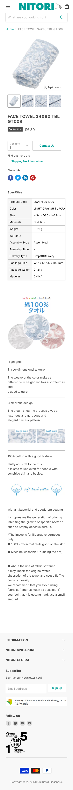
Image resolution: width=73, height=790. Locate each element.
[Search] (62, 17)
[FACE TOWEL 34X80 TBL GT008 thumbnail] (14, 101)
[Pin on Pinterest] (33, 178)
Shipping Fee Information (27, 161)
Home (10, 29)
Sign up (57, 688)
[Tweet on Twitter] (18, 178)
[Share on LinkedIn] (25, 178)
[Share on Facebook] (10, 178)
